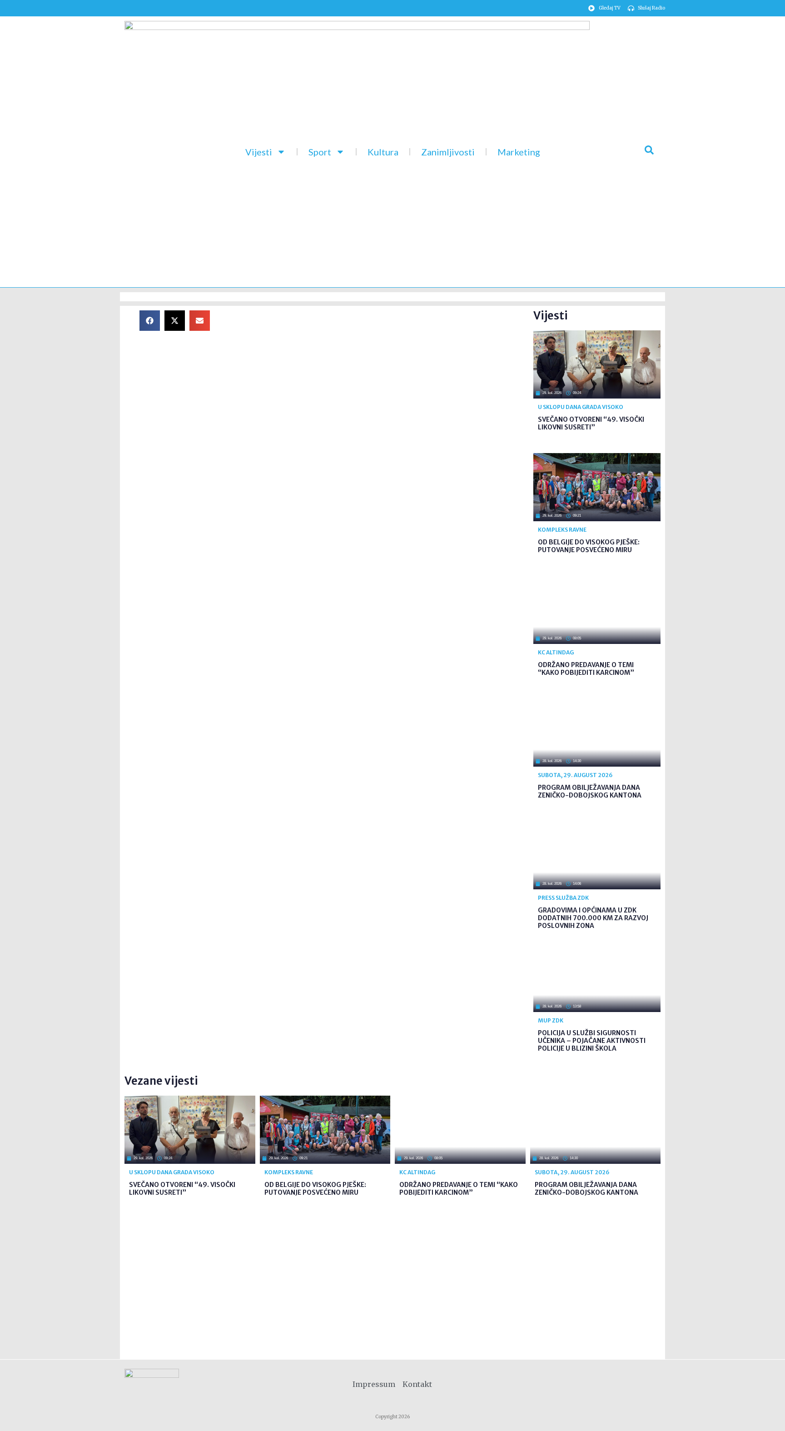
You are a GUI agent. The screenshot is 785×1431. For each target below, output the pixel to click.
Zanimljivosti (448, 151)
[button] (149, 320)
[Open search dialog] (649, 152)
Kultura (383, 151)
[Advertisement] (379, 374)
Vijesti (258, 151)
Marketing (518, 151)
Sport (319, 151)
